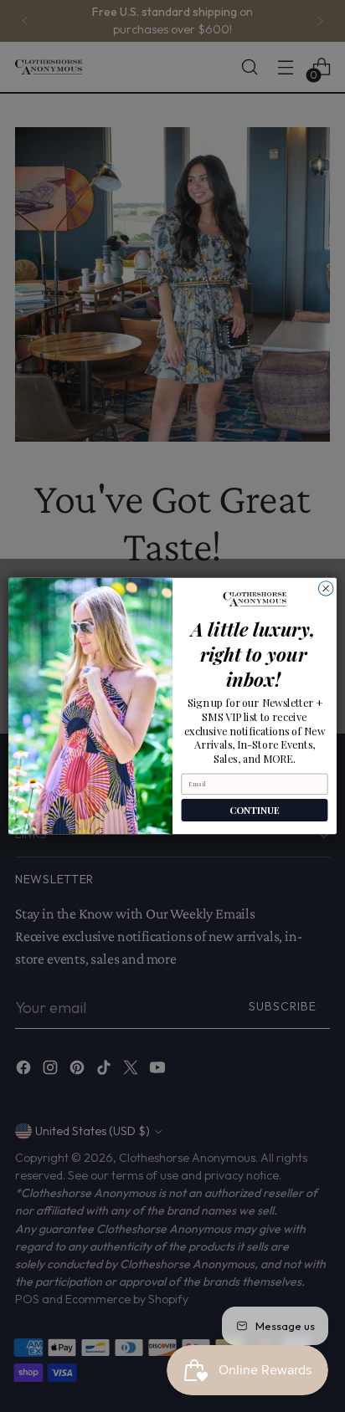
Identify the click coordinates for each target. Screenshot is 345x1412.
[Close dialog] (325, 588)
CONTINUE (254, 810)
